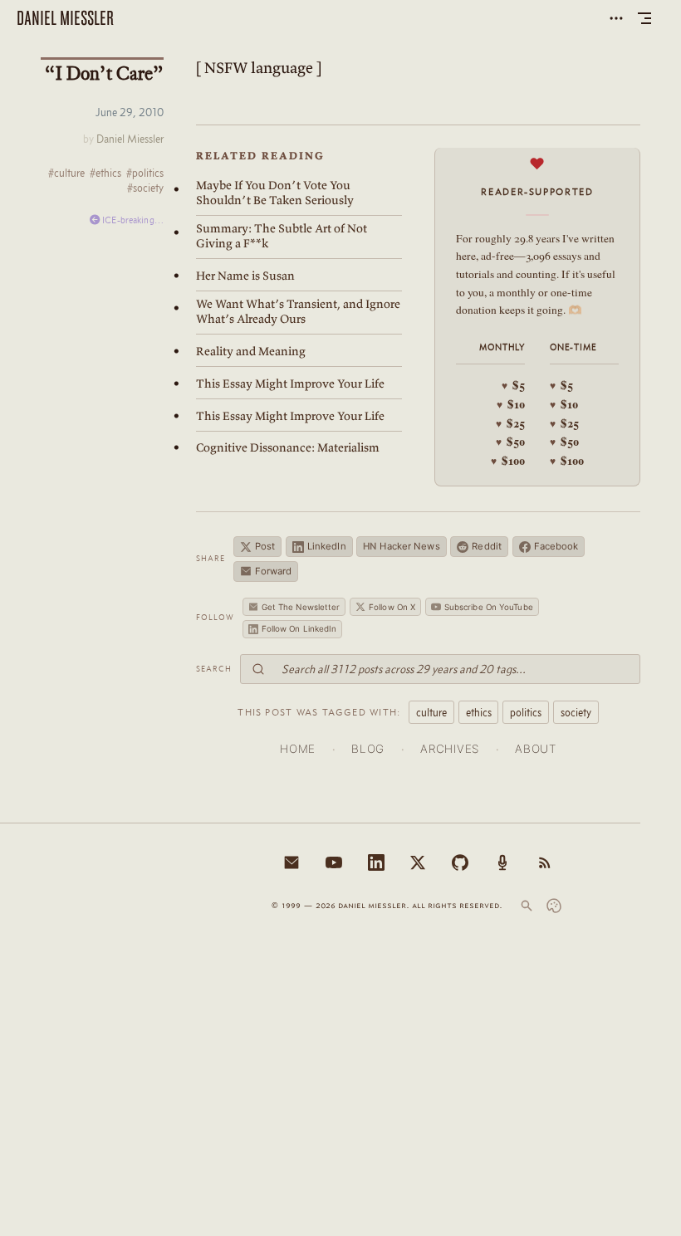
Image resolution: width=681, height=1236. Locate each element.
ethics (479, 712)
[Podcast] (502, 862)
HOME (298, 748)
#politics (145, 173)
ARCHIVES (449, 748)
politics (525, 712)
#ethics (105, 173)
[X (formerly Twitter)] (418, 862)
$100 (508, 460)
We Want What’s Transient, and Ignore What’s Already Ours (298, 311)
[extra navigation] (616, 18)
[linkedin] (376, 862)
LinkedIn (326, 546)
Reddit (487, 546)
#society (145, 188)
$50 (510, 441)
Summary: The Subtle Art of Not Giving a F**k (281, 236)
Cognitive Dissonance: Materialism (288, 447)
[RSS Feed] (545, 862)
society (576, 712)
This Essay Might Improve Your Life (290, 383)
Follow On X (392, 607)
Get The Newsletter (301, 607)
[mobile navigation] (644, 18)
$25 (510, 423)
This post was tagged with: (319, 712)
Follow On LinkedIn (299, 628)
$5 (513, 385)
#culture (66, 173)
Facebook (556, 546)
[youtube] (334, 862)
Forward (273, 571)
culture (431, 712)
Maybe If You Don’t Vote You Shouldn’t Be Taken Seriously (275, 193)
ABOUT (535, 748)
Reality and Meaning (251, 351)
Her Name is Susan (245, 275)
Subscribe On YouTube (488, 607)
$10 (511, 404)
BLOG (368, 748)
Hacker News (401, 546)
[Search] (526, 905)
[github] (460, 862)
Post (265, 546)
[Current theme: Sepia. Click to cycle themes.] (554, 905)
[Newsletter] (291, 862)
